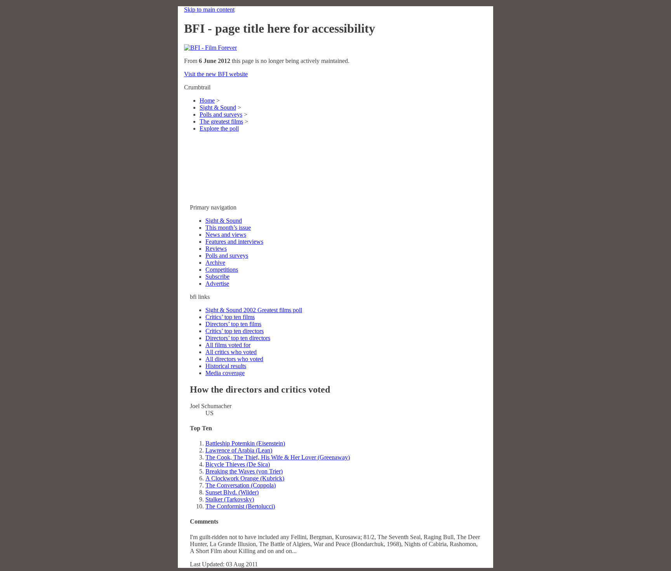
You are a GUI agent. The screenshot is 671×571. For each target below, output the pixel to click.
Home (207, 100)
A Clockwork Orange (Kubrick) (244, 478)
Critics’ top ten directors (234, 331)
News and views (225, 234)
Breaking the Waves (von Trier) (244, 471)
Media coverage (225, 373)
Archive (215, 262)
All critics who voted (231, 352)
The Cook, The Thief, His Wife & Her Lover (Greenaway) (277, 457)
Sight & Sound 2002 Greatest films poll (253, 310)
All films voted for (227, 345)
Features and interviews (234, 241)
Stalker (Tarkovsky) (229, 499)
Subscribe (217, 276)
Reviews (216, 248)
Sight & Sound (218, 107)
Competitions (221, 269)
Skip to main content (209, 9)
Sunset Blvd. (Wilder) (232, 492)
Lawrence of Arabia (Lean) (238, 450)
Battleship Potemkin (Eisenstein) (245, 443)
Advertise (217, 283)
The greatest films (221, 121)
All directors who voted (234, 359)
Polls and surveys (221, 114)
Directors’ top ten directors (237, 338)
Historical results (225, 366)
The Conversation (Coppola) (240, 485)
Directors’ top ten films (233, 324)
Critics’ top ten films (230, 317)
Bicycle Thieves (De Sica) (237, 464)
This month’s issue (228, 227)
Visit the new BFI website (216, 74)
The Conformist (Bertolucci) (240, 506)
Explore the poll (219, 128)
